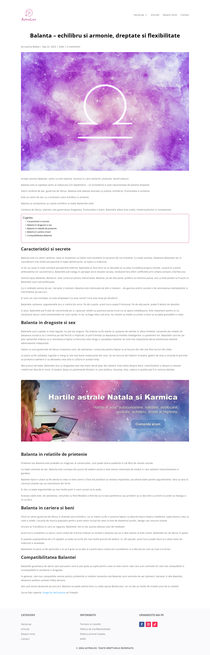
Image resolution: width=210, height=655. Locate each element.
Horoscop (139, 14)
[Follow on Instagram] (148, 624)
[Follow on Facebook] (141, 624)
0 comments (73, 46)
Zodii (61, 46)
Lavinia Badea (32, 46)
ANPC (83, 639)
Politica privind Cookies (92, 634)
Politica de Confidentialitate (95, 629)
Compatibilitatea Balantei (39, 235)
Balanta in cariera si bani (39, 231)
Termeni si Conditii (90, 624)
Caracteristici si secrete (38, 221)
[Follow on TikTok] (155, 624)
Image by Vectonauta (53, 592)
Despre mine (170, 14)
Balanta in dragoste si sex (39, 224)
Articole (155, 14)
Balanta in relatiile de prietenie (42, 228)
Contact (185, 14)
